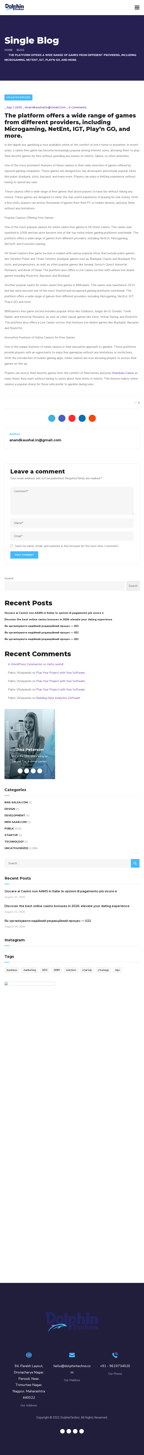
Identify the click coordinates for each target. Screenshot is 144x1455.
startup (87, 970)
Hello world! (55, 664)
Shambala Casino (123, 373)
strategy (103, 970)
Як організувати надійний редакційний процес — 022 (41, 626)
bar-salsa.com (16, 802)
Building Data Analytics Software (58, 698)
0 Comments (77, 107)
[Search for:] (72, 863)
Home (8, 50)
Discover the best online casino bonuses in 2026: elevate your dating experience (58, 619)
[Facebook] (61, 418)
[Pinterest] (72, 418)
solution (71, 970)
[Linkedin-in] (75, 1431)
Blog (20, 50)
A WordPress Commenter (25, 664)
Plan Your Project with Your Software (60, 673)
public (9, 828)
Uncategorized (18, 97)
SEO (44, 970)
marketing (30, 970)
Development (14, 815)
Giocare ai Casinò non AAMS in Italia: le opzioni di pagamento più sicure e (54, 613)
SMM (57, 970)
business (12, 970)
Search (8, 578)
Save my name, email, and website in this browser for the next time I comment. (66, 546)
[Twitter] (51, 418)
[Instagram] (81, 1431)
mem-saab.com (15, 822)
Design (9, 809)
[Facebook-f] (69, 1431)
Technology (14, 841)
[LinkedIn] (82, 418)
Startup (11, 835)
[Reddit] (92, 418)
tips (117, 970)
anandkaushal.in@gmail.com (45, 107)
